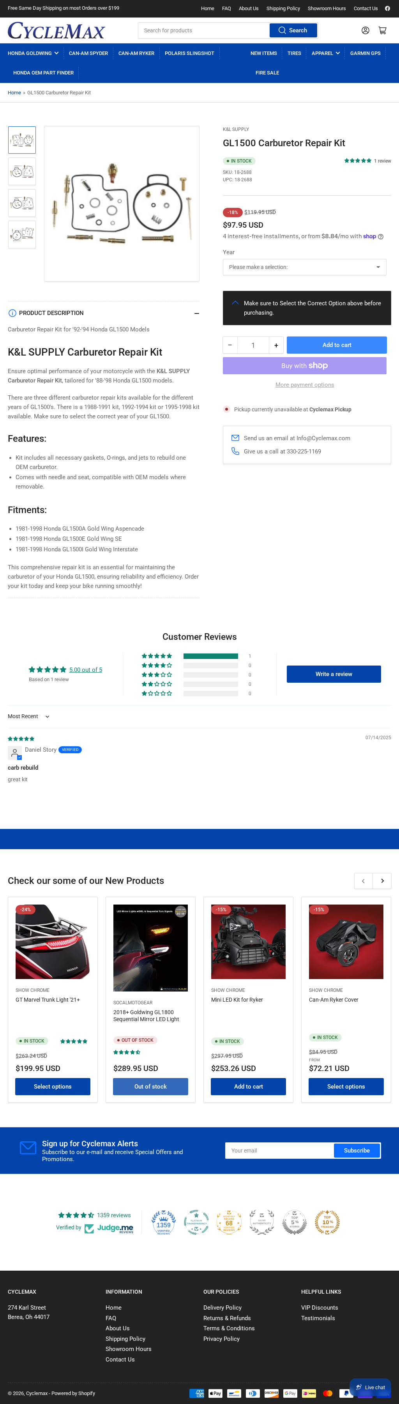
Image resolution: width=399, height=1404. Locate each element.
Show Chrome (32, 990)
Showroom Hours (327, 8)
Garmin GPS (365, 53)
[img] (21, 738)
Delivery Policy (222, 1307)
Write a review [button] (334, 674)
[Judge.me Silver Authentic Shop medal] (261, 1222)
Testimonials (318, 1318)
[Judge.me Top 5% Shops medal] (294, 1222)
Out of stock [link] (150, 1086)
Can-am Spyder (88, 53)
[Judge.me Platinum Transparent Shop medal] (196, 1222)
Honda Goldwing (30, 53)
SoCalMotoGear (132, 1003)
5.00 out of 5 (85, 669)
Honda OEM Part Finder (43, 73)
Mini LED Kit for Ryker (237, 1000)
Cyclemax (37, 1393)
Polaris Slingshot (189, 53)
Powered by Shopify (73, 1393)
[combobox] (228, 30)
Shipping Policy (283, 8)
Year (229, 252)
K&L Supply (236, 129)
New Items (264, 53)
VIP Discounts (319, 1307)
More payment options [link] (304, 384)
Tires (294, 53)
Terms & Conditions (229, 1328)
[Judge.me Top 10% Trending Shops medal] (327, 1222)
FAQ (226, 8)
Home (207, 8)
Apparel (322, 53)
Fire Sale (267, 73)
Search (298, 30)
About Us (249, 8)
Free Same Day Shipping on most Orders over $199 (63, 8)
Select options (53, 1086)
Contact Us (366, 8)
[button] (358, 161)
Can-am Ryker (136, 53)
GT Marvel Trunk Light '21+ (48, 1000)
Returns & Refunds (227, 1318)
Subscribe (357, 1150)
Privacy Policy (221, 1338)
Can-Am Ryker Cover (333, 1000)
